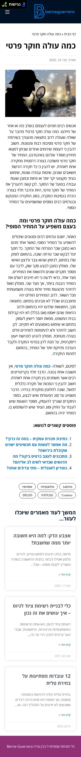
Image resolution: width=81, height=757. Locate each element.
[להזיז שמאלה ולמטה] (3, 6)
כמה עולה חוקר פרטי (32, 366)
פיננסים (27, 495)
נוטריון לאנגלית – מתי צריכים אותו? (37, 467)
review (27, 486)
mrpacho (47, 486)
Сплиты (67, 495)
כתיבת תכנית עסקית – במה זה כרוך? (36, 438)
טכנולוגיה (47, 495)
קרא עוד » (65, 574)
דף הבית (70, 34)
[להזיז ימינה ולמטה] (6, 6)
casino (67, 486)
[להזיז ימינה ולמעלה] (6, 3)
